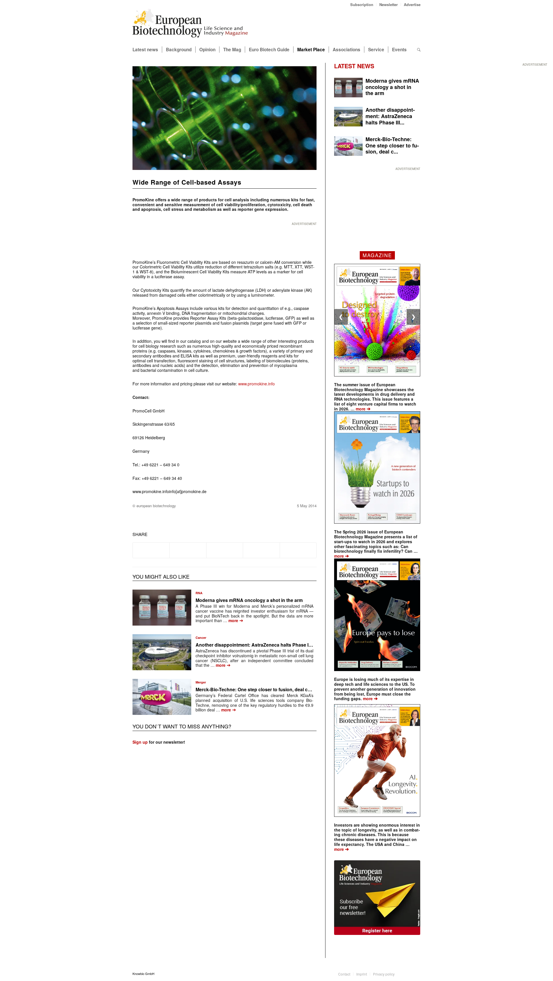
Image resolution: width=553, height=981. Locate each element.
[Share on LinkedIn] (261, 550)
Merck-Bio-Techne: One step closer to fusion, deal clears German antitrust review (283, 689)
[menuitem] (361, 4)
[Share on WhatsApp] (225, 550)
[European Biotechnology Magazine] (190, 25)
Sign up (140, 742)
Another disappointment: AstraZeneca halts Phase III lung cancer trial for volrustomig (289, 644)
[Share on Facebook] (151, 550)
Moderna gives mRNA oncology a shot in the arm (249, 600)
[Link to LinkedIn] (407, 973)
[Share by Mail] (298, 550)
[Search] (419, 49)
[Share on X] (188, 550)
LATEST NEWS (354, 66)
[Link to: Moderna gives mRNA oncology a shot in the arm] (161, 608)
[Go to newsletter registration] (377, 897)
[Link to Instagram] (416, 973)
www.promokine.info (256, 384)
